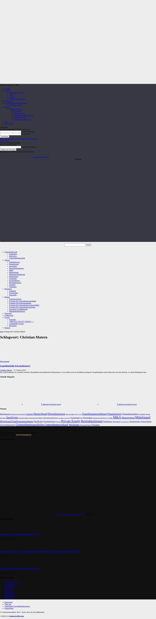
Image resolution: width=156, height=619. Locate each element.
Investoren (67, 418)
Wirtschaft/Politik (85, 425)
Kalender (12, 320)
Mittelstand (142, 417)
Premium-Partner (15, 299)
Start (1, 332)
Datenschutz (4, 141)
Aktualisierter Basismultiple (24, 115)
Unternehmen (146, 421)
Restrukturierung (15, 283)
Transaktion (116, 422)
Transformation (134, 422)
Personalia (13, 295)
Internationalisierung (16, 268)
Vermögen (13, 287)
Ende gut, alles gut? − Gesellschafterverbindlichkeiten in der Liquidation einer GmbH (40, 551)
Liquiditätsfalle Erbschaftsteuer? (15, 366)
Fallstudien (13, 254)
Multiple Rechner (20, 117)
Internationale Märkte (36, 418)
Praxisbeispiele (19, 113)
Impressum (8, 602)
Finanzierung (14, 264)
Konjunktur (88, 418)
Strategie (12, 285)
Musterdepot (13, 277)
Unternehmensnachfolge (30, 424)
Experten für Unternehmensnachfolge (22, 301)
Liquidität (110, 418)
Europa (80, 414)
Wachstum (74, 424)
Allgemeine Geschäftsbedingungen (17, 606)
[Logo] (16, 248)
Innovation (13, 266)
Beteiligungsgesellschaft (17, 414)
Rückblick (13, 326)
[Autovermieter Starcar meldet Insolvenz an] (5, 564)
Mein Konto (9, 124)
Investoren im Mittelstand (18, 309)
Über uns (8, 91)
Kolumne (12, 291)
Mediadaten (9, 101)
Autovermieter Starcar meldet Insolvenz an (20, 568)
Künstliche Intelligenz (100, 418)
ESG (76, 414)
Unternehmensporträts (17, 258)
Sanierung (107, 421)
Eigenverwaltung (70, 414)
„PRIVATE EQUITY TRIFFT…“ (21, 322)
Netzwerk (8, 313)
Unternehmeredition (16, 93)
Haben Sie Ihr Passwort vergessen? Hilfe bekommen (19, 139)
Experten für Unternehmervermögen (22, 307)
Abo (6, 121)
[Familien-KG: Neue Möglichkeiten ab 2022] (5, 530)
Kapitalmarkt (75, 418)
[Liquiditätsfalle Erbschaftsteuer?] (18, 359)
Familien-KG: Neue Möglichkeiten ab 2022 (20, 534)
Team (11, 95)
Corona (29, 414)
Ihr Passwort (25, 134)
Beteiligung (5, 414)
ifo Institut (141, 414)
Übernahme (95, 425)
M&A (11, 270)
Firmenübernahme (130, 414)
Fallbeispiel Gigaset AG (22, 119)
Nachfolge (13, 279)
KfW (81, 418)
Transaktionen (125, 421)
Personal (58, 422)
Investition (61, 418)
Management (14, 272)
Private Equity (71, 421)
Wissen (7, 260)
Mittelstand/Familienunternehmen (16, 421)
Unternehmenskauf (7, 425)
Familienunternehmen (94, 413)
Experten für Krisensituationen (20, 303)
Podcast (7, 328)
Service (7, 107)
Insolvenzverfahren (23, 418)
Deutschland (40, 413)
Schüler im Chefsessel (17, 99)
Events (7, 317)
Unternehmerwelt (11, 252)
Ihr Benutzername (27, 132)
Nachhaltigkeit (14, 281)
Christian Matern (6, 370)
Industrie (147, 414)
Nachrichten (13, 293)
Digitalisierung (14, 262)
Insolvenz (12, 417)
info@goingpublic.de (23, 435)
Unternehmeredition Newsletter (16, 103)
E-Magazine (9, 315)
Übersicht (17, 111)
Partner (7, 297)
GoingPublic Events (16, 324)
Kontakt (7, 89)
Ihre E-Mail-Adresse (28, 147)
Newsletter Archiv (15, 105)
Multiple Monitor (15, 109)
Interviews (13, 256)
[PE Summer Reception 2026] (80, 172)
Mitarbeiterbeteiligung (17, 274)
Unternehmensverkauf (56, 424)
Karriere (12, 97)
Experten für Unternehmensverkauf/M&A (24, 305)
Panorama (8, 289)
